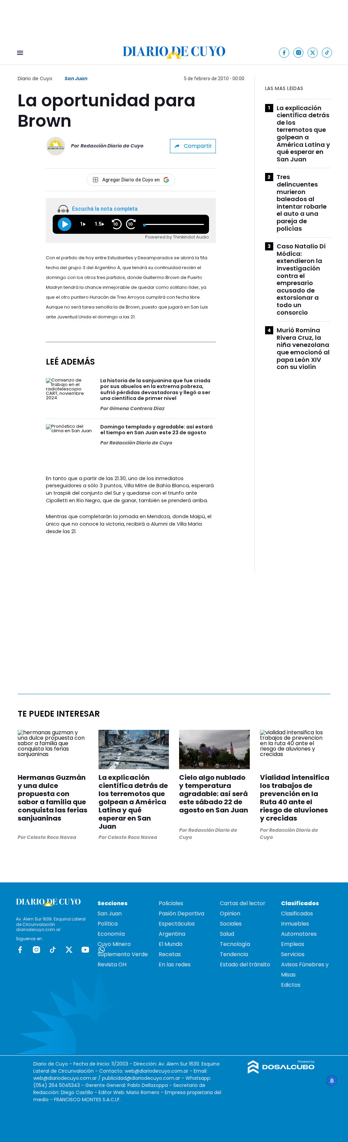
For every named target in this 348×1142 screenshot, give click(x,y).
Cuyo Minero (114, 944)
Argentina (172, 934)
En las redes (175, 964)
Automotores (299, 934)
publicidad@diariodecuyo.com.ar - (144, 1078)
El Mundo (170, 944)
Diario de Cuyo (35, 78)
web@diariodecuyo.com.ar (156, 1071)
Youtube (85, 950)
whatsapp (102, 950)
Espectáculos (177, 924)
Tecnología (235, 944)
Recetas (170, 954)
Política (108, 924)
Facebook (20, 950)
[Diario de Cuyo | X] (312, 52)
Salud (227, 934)
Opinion (230, 913)
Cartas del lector (242, 903)
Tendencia (234, 954)
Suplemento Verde (123, 954)
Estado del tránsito (245, 964)
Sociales (231, 924)
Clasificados (297, 913)
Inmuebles (295, 924)
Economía (111, 934)
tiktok (53, 950)
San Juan (76, 78)
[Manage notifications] (332, 1080)
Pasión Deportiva (181, 913)
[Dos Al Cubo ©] (281, 1072)
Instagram (36, 950)
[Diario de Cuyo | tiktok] (327, 52)
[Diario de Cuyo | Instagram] (298, 52)
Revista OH (112, 964)
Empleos (292, 944)
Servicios (292, 954)
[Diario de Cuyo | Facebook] (284, 52)
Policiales (171, 903)
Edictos (290, 985)
